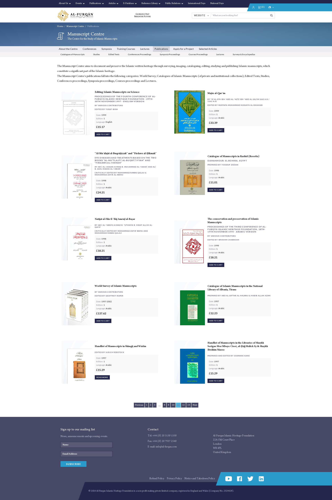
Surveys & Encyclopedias (244, 54)
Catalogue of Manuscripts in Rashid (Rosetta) (233, 156)
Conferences (89, 48)
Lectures (144, 48)
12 (183, 405)
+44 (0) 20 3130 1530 (165, 435)
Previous (139, 405)
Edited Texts (113, 54)
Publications (161, 48)
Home (60, 26)
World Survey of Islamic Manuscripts (116, 286)
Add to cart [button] (103, 134)
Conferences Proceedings (139, 54)
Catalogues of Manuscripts (73, 54)
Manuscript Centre (75, 26)
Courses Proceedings (198, 54)
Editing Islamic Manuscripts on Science (117, 92)
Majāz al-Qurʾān (216, 93)
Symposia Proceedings (170, 54)
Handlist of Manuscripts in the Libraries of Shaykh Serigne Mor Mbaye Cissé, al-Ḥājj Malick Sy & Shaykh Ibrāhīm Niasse (238, 346)
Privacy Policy (174, 478)
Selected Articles (208, 48)
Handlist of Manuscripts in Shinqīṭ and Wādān (120, 346)
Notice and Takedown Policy (200, 478)
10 (173, 405)
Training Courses (126, 48)
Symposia (107, 48)
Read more (102, 377)
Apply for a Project (183, 48)
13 (188, 405)
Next (195, 405)
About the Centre (68, 48)
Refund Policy (156, 478)
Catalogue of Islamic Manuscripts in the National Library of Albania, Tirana (235, 287)
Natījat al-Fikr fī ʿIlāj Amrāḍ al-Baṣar (115, 219)
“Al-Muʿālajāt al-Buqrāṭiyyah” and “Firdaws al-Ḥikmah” (125, 153)
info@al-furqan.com (166, 446)
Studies (96, 54)
